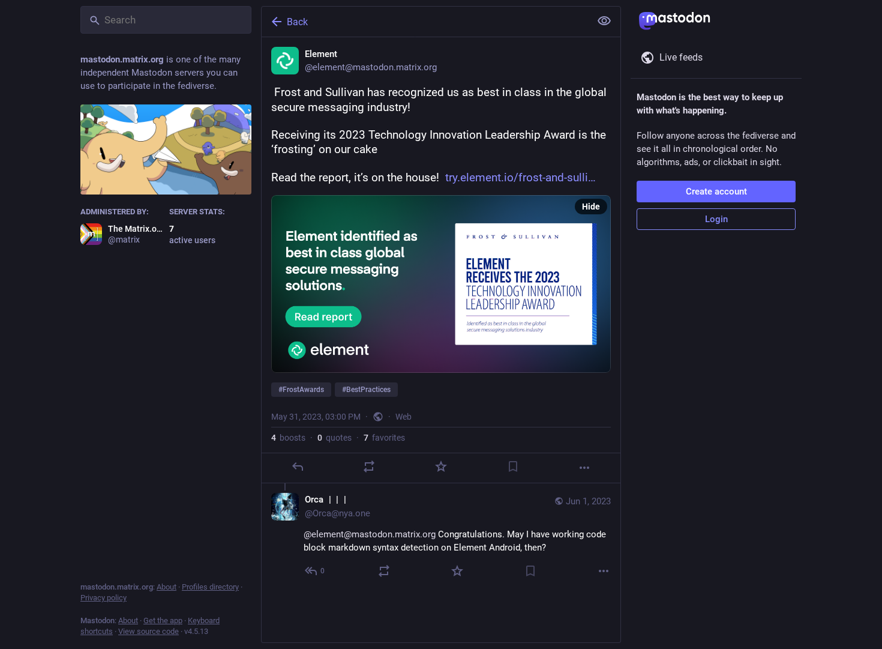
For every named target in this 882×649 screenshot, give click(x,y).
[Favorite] (441, 466)
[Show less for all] (604, 21)
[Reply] (297, 466)
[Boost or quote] (369, 466)
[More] (584, 467)
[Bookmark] (513, 466)
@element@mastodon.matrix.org (370, 534)
